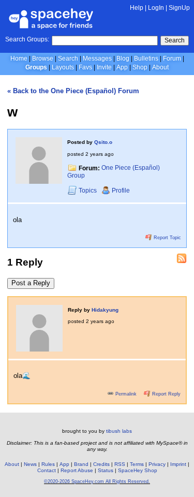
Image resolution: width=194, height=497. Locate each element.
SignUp (179, 7)
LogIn (156, 7)
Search (175, 40)
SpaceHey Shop (137, 470)
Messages (97, 58)
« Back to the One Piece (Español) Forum (73, 91)
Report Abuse (77, 470)
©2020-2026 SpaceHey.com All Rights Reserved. (97, 481)
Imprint (178, 464)
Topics (88, 190)
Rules (48, 464)
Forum (172, 58)
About (160, 67)
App (122, 67)
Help (136, 7)
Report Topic (166, 237)
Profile (121, 190)
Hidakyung (105, 310)
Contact (46, 470)
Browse (42, 58)
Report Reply (166, 394)
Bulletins (146, 58)
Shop (139, 67)
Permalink (126, 394)
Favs (85, 67)
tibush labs (119, 431)
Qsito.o (103, 142)
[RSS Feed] (181, 258)
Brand (81, 464)
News (30, 464)
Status (105, 470)
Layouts (63, 67)
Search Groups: (27, 39)
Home (18, 58)
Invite (104, 67)
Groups (36, 67)
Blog (122, 58)
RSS (119, 464)
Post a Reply (30, 283)
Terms (137, 464)
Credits (101, 464)
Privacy (157, 464)
